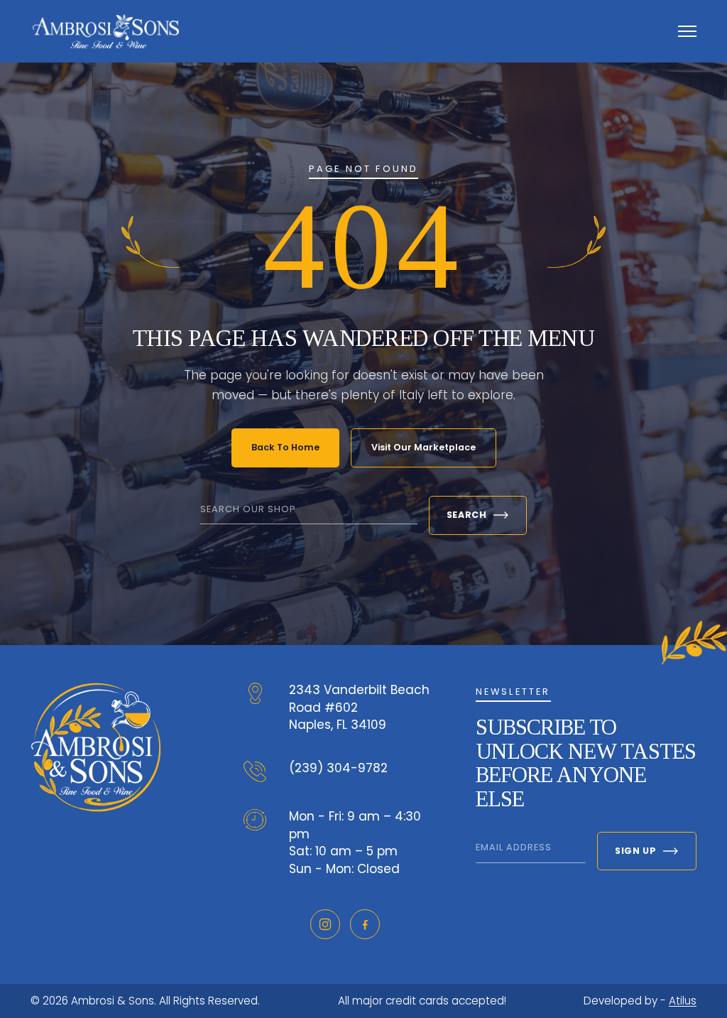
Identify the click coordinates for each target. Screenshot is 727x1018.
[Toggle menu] (687, 31)
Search (467, 515)
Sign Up (635, 851)
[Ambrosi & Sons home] (106, 31)
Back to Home (285, 447)
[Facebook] (365, 924)
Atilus (682, 1000)
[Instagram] (325, 924)
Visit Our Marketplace (423, 447)
